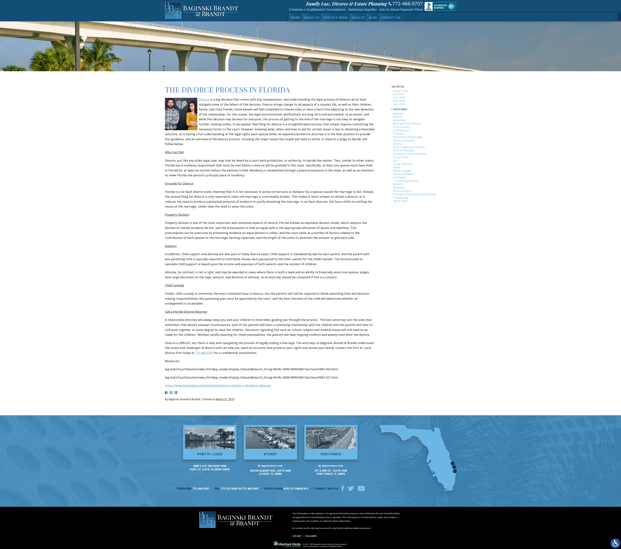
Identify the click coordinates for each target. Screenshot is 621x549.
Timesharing (401, 197)
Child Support (401, 130)
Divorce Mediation (404, 150)
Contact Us (390, 17)
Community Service (406, 181)
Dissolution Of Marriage (407, 137)
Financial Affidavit (403, 174)
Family (397, 167)
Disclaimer (311, 535)
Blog (373, 17)
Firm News (399, 177)
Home (295, 17)
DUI (395, 160)
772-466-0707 (407, 3)
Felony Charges (402, 170)
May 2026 (399, 101)
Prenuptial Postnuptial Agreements (414, 194)
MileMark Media (335, 546)
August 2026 (400, 91)
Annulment (399, 120)
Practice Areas (335, 17)
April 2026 (399, 104)
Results (358, 17)
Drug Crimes (400, 157)
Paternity (398, 187)
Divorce (204, 99)
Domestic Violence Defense (409, 154)
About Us (311, 17)
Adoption (398, 113)
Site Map (296, 535)
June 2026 (399, 97)
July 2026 (398, 94)
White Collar (400, 201)
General (398, 184)
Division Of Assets (404, 140)
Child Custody (401, 127)
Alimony (398, 117)
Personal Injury (402, 191)
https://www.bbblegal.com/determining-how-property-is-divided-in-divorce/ (218, 385)
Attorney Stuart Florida (407, 123)
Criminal (398, 133)
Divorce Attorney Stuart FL (409, 147)
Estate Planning (402, 164)
